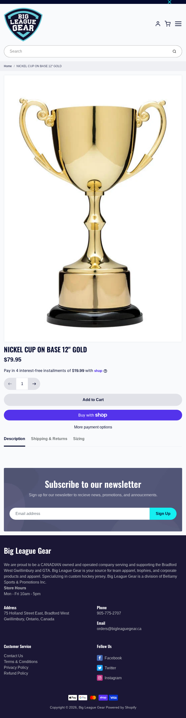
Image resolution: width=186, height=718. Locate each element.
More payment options (93, 427)
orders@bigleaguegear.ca (119, 629)
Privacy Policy (16, 667)
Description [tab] (14, 439)
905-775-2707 (109, 613)
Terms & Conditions (21, 662)
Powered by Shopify (121, 707)
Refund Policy (16, 673)
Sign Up (163, 514)
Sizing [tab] (79, 439)
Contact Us (13, 656)
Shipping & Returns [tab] (49, 439)
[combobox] (86, 51)
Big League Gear (27, 550)
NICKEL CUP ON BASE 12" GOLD (39, 66)
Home (8, 66)
